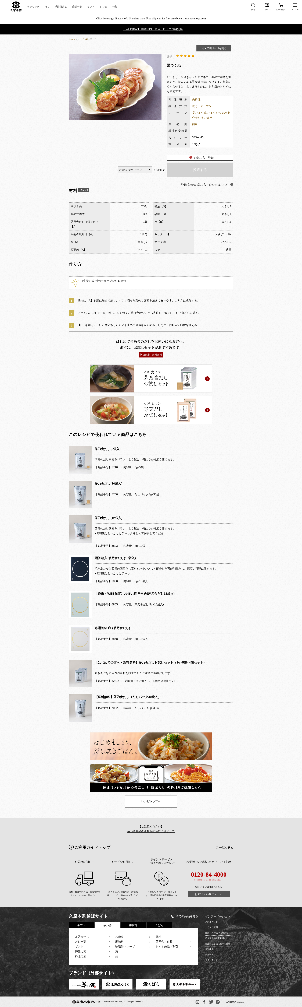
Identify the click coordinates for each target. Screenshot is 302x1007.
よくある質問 (211, 927)
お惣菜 (119, 936)
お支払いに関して (123, 861)
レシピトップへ (151, 801)
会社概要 (209, 949)
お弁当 (208, 117)
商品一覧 (77, 6)
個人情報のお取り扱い (215, 938)
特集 (114, 6)
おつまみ (221, 112)
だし (47, 6)
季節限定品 (61, 6)
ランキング (33, 6)
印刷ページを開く (216, 48)
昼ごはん (197, 112)
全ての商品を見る (187, 916)
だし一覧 (80, 941)
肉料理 (196, 99)
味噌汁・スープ (125, 946)
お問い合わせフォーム (209, 894)
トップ (72, 39)
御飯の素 (80, 951)
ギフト (91, 6)
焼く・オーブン (202, 106)
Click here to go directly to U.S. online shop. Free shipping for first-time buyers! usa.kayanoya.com (151, 18)
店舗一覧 (209, 954)
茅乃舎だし (82, 936)
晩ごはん (209, 112)
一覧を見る (226, 847)
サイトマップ (211, 960)
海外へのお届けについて (216, 933)
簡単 (195, 124)
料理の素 (80, 956)
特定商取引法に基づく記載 (217, 943)
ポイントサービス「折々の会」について (161, 861)
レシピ (103, 6)
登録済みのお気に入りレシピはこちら (205, 184)
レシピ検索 (82, 39)
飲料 (158, 936)
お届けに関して (84, 861)
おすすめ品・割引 (167, 946)
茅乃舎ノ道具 (164, 941)
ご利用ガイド (211, 922)
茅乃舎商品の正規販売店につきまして (151, 831)
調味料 (119, 941)
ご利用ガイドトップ (92, 847)
